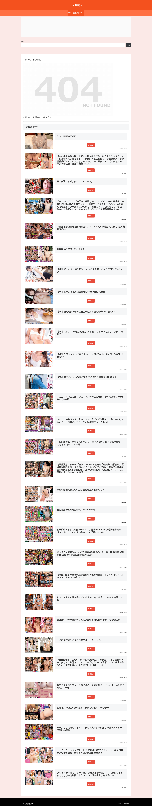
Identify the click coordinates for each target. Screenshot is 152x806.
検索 (22, 42)
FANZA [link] (90, 145)
